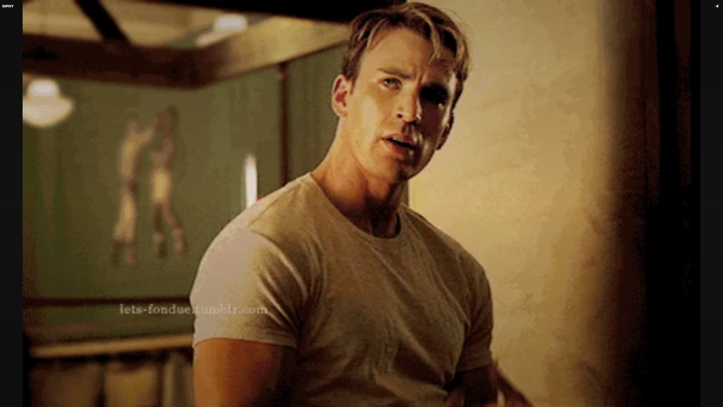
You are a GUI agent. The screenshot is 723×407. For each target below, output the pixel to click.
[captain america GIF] (361, 203)
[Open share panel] (717, 6)
